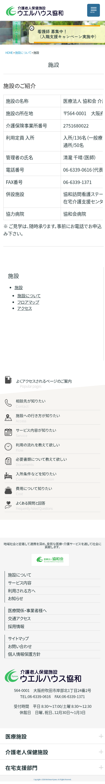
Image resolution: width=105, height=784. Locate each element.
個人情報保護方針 (24, 654)
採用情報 (16, 626)
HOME (9, 53)
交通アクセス (19, 618)
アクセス (24, 308)
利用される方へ (21, 590)
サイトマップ (18, 638)
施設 (19, 287)
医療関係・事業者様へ (27, 610)
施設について (29, 296)
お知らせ (15, 598)
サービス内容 (19, 583)
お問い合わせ (20, 646)
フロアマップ (28, 302)
